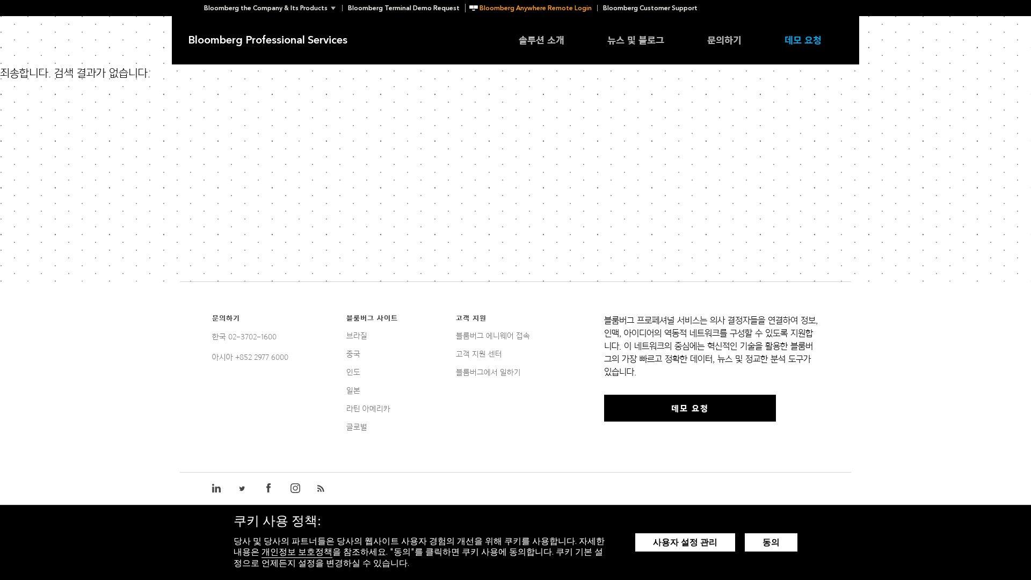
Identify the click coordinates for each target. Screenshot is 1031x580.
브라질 (356, 335)
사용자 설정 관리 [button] (685, 542)
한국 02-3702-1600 (244, 336)
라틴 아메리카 (368, 408)
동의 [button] (771, 542)
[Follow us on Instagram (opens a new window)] (295, 489)
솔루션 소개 (541, 40)
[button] (273, 8)
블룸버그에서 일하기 (488, 372)
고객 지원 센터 (479, 354)
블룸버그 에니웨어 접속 (493, 335)
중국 (353, 354)
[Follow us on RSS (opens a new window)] (322, 489)
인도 (353, 372)
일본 (353, 390)
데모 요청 (803, 40)
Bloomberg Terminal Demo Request (404, 8)
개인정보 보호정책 (297, 551)
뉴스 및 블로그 (635, 40)
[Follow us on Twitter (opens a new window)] (242, 489)
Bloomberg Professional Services (267, 40)
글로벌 (356, 427)
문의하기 (724, 40)
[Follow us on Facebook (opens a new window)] (268, 489)
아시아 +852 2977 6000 (250, 357)
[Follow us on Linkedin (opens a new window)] (217, 489)
